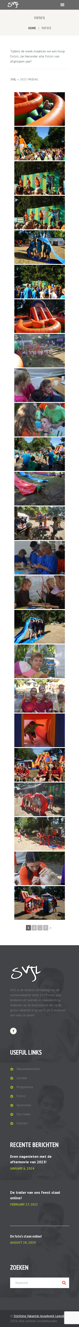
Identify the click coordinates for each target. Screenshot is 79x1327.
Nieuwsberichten (28, 1069)
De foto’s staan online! (26, 1236)
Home (32, 28)
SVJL (13, 79)
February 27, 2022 (24, 1204)
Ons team (23, 1114)
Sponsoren (23, 1105)
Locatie (21, 1078)
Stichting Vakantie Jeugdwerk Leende (39, 1316)
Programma (24, 1087)
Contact (22, 1123)
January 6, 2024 (22, 1168)
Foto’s (20, 1096)
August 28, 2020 (23, 1242)
